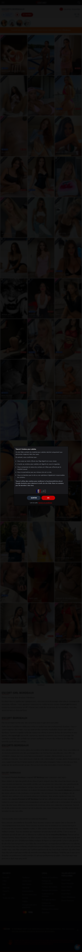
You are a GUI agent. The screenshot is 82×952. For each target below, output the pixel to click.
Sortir (34, 498)
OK (48, 498)
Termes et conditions (45, 503)
